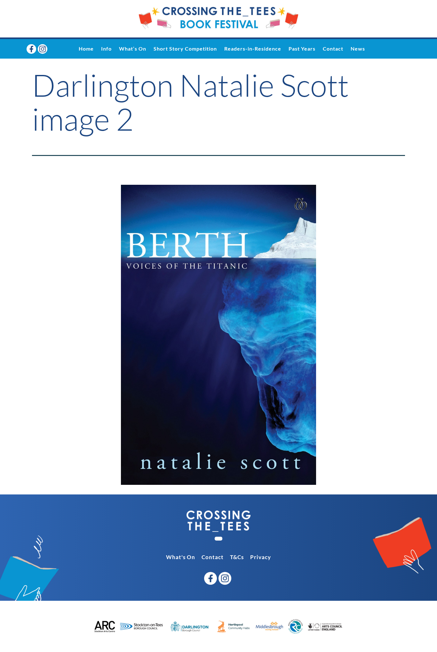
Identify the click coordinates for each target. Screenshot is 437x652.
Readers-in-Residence (252, 48)
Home (86, 48)
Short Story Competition (185, 48)
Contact (333, 48)
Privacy (260, 557)
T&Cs (237, 557)
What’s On (132, 48)
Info (106, 48)
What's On (180, 557)
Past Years (302, 48)
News (358, 48)
